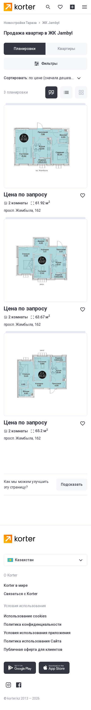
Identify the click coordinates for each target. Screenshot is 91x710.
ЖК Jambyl (51, 23)
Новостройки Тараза (20, 23)
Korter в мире (16, 585)
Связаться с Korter (21, 594)
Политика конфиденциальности (32, 624)
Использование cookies (25, 616)
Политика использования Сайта (32, 641)
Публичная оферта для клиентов (33, 649)
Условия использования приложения (37, 633)
